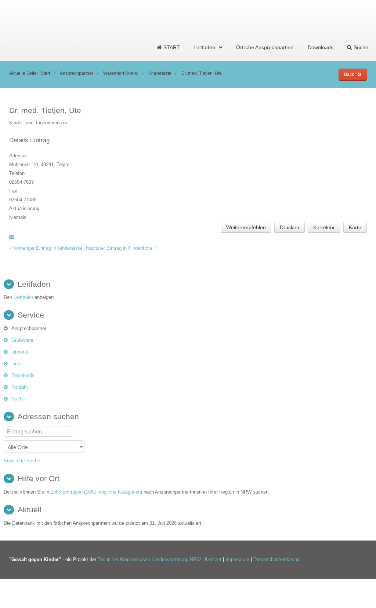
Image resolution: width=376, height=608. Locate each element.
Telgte (63, 164)
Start (45, 73)
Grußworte (22, 340)
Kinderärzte (159, 73)
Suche (18, 399)
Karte (355, 227)
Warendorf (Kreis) (120, 73)
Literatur (20, 352)
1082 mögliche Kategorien (113, 492)
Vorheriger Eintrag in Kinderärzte (46, 248)
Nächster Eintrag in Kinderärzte (121, 248)
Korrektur (324, 227)
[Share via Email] (11, 237)
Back (349, 74)
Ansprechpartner (76, 73)
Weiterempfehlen (246, 227)
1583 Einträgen (67, 492)
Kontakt (19, 387)
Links (17, 363)
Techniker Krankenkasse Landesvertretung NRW (149, 559)
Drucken (289, 227)
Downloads (320, 47)
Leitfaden (204, 47)
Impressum (238, 559)
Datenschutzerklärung (276, 559)
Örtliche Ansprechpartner (265, 47)
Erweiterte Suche (22, 461)
